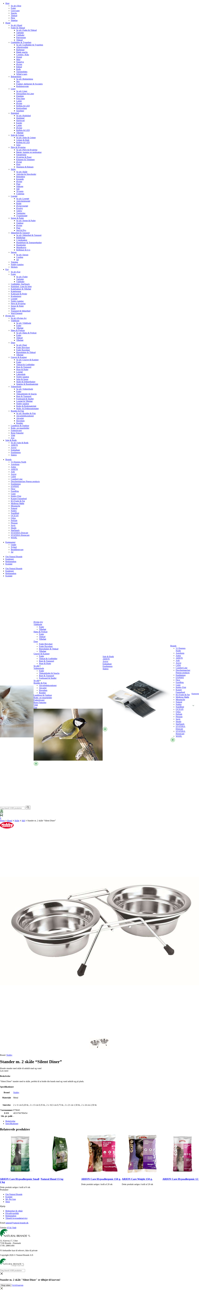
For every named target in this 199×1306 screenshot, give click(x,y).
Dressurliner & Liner (25, 93)
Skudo (13, 528)
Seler (18, 145)
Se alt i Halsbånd (23, 115)
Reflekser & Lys (23, 250)
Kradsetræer (16, 296)
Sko (18, 81)
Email (2, 1223)
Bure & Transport (23, 367)
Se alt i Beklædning (24, 79)
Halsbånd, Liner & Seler (21, 286)
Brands (8, 459)
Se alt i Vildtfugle (23, 323)
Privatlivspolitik (12, 1213)
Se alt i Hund (16, 25)
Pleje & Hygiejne (18, 147)
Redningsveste (22, 86)
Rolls (18, 69)
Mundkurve (21, 247)
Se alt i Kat (15, 272)
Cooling (19, 257)
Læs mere (4, 1071)
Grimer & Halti (22, 140)
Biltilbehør (20, 237)
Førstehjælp (21, 155)
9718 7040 (11, 1228)
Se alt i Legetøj (22, 198)
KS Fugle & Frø (18, 501)
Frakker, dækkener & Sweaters (29, 84)
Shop (7, 1202)
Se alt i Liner (21, 91)
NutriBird (15, 513)
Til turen (19, 191)
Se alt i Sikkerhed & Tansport (28, 235)
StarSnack (15, 530)
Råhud (19, 67)
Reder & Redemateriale (26, 406)
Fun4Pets (15, 491)
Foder (13, 8)
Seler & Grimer (17, 135)
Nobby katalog (17, 264)
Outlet (13, 544)
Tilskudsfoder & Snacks (26, 394)
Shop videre (5, 1285)
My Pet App (10, 1199)
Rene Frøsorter (17, 433)
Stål (17, 189)
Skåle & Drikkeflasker (25, 382)
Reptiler (19, 423)
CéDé (13, 476)
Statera (14, 455)
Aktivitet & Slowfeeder (26, 174)
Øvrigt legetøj (22, 206)
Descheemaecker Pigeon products (25, 481)
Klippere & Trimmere (25, 159)
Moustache (15, 506)
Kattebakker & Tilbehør (21, 289)
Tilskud (14, 15)
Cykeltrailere (21, 240)
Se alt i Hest (16, 6)
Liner (13, 89)
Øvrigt (19, 162)
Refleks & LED (23, 106)
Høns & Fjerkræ (18, 330)
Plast (18, 184)
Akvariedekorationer (25, 416)
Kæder (19, 123)
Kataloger (9, 559)
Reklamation (10, 561)
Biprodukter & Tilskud (26, 352)
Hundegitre (21, 245)
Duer (13, 342)
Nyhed (14, 547)
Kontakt (8, 564)
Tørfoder (20, 32)
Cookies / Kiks (22, 54)
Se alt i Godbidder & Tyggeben (29, 45)
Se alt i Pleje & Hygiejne (26, 150)
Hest (7, 3)
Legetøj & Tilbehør (24, 401)
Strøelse (14, 20)
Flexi (13, 489)
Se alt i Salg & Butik (19, 443)
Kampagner (10, 542)
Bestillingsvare (17, 549)
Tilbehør (19, 133)
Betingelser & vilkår (14, 1211)
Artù (13, 472)
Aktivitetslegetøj (23, 201)
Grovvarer (15, 10)
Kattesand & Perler (19, 294)
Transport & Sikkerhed (20, 311)
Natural (14, 508)
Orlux (13, 518)
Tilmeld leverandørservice (16, 1218)
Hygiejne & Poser (24, 157)
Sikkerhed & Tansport (20, 233)
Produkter (4, 1190)
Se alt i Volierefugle (24, 389)
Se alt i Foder (22, 277)
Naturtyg (20, 62)
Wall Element (16, 313)
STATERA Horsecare (20, 535)
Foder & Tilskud (18, 28)
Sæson (14, 252)
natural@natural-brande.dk (17, 1223)
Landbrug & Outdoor (20, 425)
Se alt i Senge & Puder (26, 220)
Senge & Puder (17, 218)
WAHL (14, 537)
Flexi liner (20, 98)
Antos (13, 467)
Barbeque (20, 50)
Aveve (13, 447)
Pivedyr (19, 208)
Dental (19, 57)
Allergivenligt (22, 47)
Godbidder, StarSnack (20, 284)
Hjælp (2, 1206)
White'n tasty (21, 74)
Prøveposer (21, 37)
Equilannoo (16, 452)
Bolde (18, 203)
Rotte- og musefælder (20, 428)
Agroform (15, 464)
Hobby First (16, 496)
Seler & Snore (22, 379)
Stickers (14, 267)
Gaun (13, 494)
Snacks (14, 13)
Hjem (2, 820)
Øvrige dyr (10, 316)
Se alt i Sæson (22, 255)
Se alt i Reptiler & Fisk (26, 413)
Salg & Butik (11, 440)
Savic (13, 525)
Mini (18, 59)
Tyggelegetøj (21, 216)
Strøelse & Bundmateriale (27, 384)
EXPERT (15, 486)
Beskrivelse (10, 1121)
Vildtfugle (15, 320)
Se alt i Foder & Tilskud (26, 30)
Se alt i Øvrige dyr (19, 318)
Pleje (13, 18)
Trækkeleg (20, 213)
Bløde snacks (22, 52)
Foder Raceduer (23, 350)
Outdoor (19, 223)
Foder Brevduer (23, 347)
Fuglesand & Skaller (25, 399)
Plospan (14, 523)
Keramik (20, 179)
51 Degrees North (18, 462)
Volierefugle (16, 386)
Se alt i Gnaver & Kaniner (27, 360)
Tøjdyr (19, 211)
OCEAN (15, 515)
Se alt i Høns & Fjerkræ (26, 333)
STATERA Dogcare (19, 533)
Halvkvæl (20, 120)
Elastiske (20, 96)
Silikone (19, 186)
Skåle (13, 169)
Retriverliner (21, 108)
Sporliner (20, 111)
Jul (17, 259)
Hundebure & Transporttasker (29, 242)
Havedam (20, 421)
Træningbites (21, 72)
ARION (14, 445)
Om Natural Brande (13, 556)
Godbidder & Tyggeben (21, 42)
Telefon (3, 1228)
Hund (7, 23)
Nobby (14, 511)
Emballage (15, 450)
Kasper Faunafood (19, 498)
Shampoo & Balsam (24, 167)
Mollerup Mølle (17, 503)
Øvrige (19, 64)
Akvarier (20, 418)
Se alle (36, 666)
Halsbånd (15, 113)
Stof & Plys (21, 230)
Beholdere (20, 176)
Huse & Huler (22, 369)
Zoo (12, 438)
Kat (7, 269)
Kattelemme (16, 291)
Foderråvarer (16, 430)
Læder (19, 101)
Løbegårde (20, 374)
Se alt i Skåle (21, 172)
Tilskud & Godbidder (25, 364)
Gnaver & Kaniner (19, 357)
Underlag (20, 194)
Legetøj (14, 196)
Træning (14, 262)
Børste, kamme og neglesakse (29, 152)
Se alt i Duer (21, 345)
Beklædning (16, 76)
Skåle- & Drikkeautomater (27, 408)
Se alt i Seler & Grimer (26, 137)
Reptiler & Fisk (17, 411)
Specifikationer (11, 1123)
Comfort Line (16, 479)
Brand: (6, 1055)
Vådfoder (20, 35)
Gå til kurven (17, 1285)
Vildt (13, 435)
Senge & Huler (17, 306)
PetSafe (14, 520)
